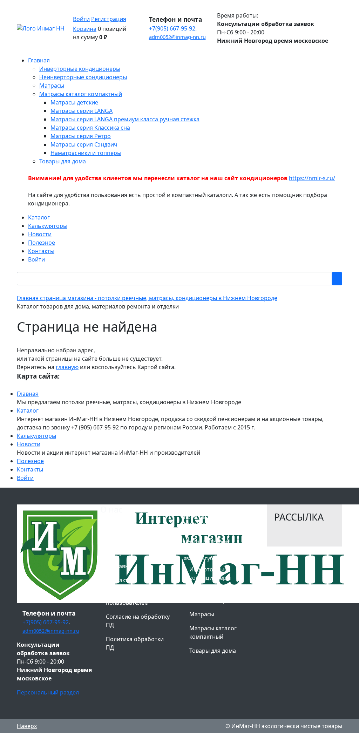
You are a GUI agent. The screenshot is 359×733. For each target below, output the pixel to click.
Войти (81, 19)
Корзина (84, 29)
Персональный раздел (48, 692)
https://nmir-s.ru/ (312, 178)
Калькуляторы (36, 436)
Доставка (118, 566)
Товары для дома (212, 650)
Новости (28, 444)
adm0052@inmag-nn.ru (177, 36)
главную (67, 367)
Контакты (30, 469)
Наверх (27, 726)
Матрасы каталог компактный (213, 632)
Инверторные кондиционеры (210, 573)
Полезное (30, 461)
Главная (28, 394)
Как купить (121, 552)
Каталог (28, 410)
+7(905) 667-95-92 (172, 28)
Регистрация (108, 19)
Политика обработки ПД (135, 643)
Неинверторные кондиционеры (211, 596)
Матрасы (201, 614)
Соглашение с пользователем (127, 598)
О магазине (122, 524)
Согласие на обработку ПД (138, 621)
